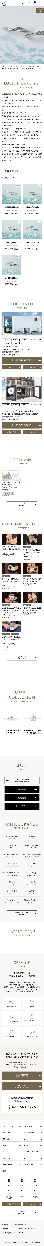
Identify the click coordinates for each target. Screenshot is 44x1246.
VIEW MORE (34, 339)
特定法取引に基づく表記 (27, 1229)
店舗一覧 (5, 1152)
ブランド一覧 (6, 1158)
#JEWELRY (13, 487)
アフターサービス (7, 1126)
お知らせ (5, 1145)
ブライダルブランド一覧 (26, 66)
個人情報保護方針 (20, 1224)
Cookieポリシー (7, 1229)
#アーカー (5, 490)
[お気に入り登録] (18, 186)
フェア (26, 1158)
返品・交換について (8, 1139)
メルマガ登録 (6, 1233)
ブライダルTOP (12, 66)
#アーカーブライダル (8, 493)
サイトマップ (18, 1233)
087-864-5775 (24, 1107)
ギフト (26, 1145)
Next (42, 712)
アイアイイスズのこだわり (32, 1152)
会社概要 (5, 1224)
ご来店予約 (40, 10)
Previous (1, 712)
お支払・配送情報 (29, 1133)
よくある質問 (6, 1133)
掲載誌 (4, 1171)
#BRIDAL (5, 487)
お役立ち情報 (28, 1126)
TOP (3, 66)
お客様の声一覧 (7, 1164)
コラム (26, 1139)
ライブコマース (28, 1164)
